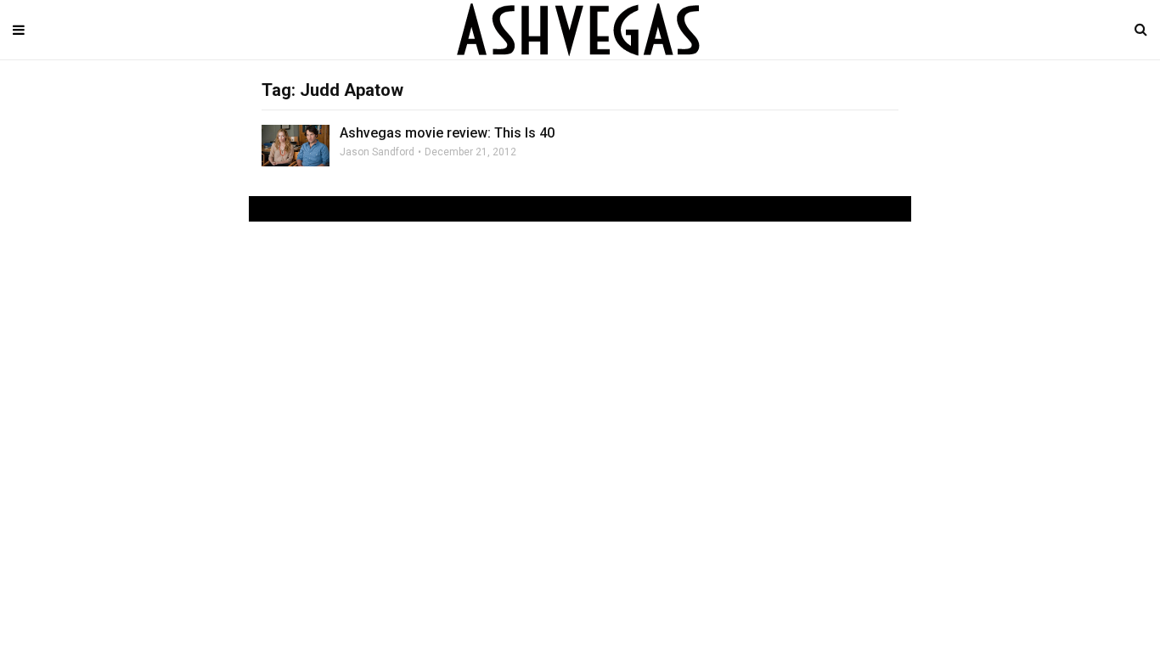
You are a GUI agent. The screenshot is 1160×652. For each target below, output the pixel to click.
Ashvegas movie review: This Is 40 (447, 133)
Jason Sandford (377, 152)
